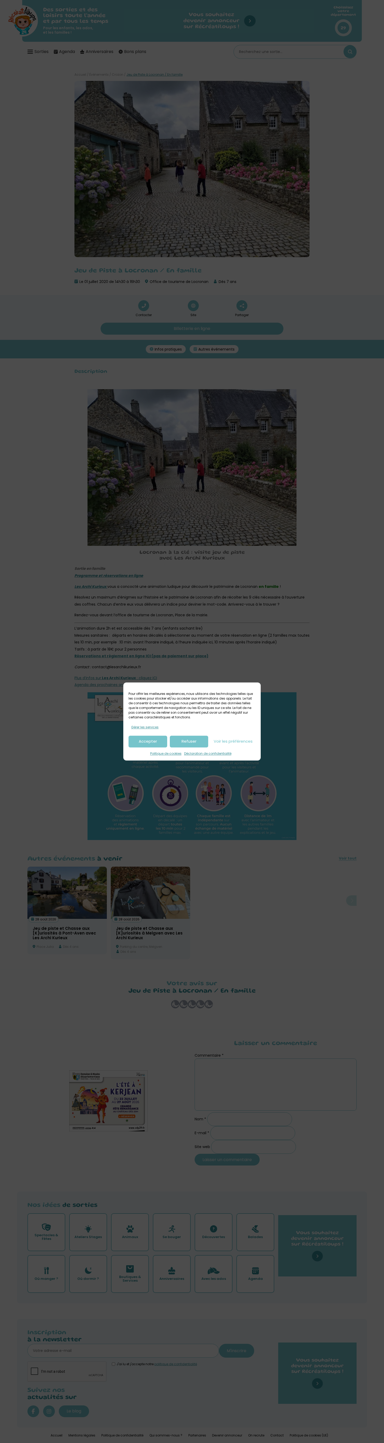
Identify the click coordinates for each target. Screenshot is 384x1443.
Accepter (148, 741)
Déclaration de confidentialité (207, 753)
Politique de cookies (166, 753)
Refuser (189, 741)
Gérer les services (145, 727)
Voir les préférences (233, 741)
